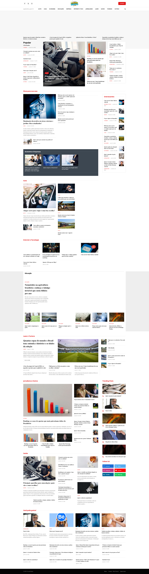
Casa (45, 9)
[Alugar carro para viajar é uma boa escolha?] (39, 196)
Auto (39, 9)
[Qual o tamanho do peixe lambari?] (121, 156)
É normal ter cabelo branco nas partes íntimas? (65, 480)
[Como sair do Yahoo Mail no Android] (89, 248)
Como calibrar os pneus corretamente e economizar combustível (42, 226)
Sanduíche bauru (27, 59)
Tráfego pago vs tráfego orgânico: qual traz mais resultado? (69, 255)
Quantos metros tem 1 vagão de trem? (65, 233)
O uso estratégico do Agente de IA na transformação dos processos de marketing (51, 256)
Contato (122, 3)
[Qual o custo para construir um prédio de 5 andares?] (27, 142)
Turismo (109, 9)
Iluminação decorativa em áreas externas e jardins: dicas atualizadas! (38, 122)
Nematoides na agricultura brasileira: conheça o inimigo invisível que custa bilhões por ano (113, 38)
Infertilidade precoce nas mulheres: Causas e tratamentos (66, 465)
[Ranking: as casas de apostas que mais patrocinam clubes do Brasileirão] (96, 48)
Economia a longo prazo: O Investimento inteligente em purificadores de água (64, 497)
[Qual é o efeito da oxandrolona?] (87, 488)
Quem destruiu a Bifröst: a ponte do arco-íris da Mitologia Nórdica (116, 327)
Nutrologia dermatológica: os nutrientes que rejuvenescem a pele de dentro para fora (66, 488)
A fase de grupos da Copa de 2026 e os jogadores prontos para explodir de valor (60, 38)
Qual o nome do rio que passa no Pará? (49, 326)
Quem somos (123, 571)
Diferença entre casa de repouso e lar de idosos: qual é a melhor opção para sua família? (66, 96)
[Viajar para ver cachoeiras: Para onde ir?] (103, 341)
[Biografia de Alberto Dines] (114, 435)
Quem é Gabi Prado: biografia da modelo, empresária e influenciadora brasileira (31, 78)
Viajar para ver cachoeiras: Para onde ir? (115, 68)
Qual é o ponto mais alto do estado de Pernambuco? (116, 356)
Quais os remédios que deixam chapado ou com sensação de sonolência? (87, 472)
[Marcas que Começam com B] (61, 520)
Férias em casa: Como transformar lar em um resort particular (95, 82)
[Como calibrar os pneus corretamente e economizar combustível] (27, 227)
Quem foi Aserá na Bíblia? (80, 413)
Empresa (68, 9)
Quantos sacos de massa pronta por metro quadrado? (66, 119)
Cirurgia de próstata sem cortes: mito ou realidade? (31, 52)
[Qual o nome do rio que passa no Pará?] (49, 317)
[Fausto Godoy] (114, 404)
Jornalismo (89, 9)
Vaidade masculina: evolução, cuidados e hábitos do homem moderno (116, 77)
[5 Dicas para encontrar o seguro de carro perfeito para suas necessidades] (66, 188)
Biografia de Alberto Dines (112, 442)
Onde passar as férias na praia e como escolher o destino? (59, 367)
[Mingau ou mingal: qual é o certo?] (66, 317)
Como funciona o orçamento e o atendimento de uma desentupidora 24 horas (66, 105)
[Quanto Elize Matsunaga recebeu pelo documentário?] (64, 437)
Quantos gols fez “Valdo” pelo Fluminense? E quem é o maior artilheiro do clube (87, 560)
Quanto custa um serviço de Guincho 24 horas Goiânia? (66, 215)
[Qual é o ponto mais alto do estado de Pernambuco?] (103, 357)
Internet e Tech (78, 9)
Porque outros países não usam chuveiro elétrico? (99, 326)
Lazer (96, 9)
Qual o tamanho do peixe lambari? (109, 155)
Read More (27, 360)
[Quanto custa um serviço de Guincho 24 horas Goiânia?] (66, 206)
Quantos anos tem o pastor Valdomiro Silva (82, 439)
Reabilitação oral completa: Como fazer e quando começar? (66, 473)
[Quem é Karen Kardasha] (95, 432)
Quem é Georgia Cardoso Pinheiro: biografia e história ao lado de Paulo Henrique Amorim (110, 164)
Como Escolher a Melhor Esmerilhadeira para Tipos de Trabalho (116, 45)
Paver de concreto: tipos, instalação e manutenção (66, 112)
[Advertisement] (74, 25)
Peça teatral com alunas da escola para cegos (116, 456)
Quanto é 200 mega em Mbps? (49, 262)
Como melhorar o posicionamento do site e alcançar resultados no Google (31, 255)
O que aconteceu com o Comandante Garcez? (84, 399)
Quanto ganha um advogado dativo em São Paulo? (70, 168)
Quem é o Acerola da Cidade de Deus (31, 552)
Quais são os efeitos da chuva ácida (82, 326)
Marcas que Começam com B (29, 70)
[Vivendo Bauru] (74, 3)
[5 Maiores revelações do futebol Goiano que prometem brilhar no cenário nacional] (95, 405)
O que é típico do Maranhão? (29, 64)
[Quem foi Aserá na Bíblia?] (95, 415)
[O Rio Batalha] (103, 349)
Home (105, 571)
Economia (52, 9)
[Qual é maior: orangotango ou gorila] (32, 317)
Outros (117, 9)
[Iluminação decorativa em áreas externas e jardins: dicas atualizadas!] (39, 106)
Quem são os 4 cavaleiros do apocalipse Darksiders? (61, 559)
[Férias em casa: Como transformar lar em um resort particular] (96, 70)
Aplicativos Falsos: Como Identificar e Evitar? (86, 37)
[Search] (125, 9)
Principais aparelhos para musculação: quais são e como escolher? (57, 78)
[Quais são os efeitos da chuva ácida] (83, 317)
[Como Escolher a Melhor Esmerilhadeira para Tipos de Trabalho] (47, 437)
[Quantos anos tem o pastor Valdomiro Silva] (95, 440)
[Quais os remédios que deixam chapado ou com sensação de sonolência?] (87, 462)
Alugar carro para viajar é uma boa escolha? (116, 54)
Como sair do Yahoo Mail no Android (89, 254)
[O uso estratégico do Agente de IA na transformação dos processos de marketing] (51, 248)
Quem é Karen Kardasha (79, 431)
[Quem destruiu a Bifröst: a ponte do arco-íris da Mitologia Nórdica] (116, 317)
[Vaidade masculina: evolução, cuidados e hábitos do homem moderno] (27, 502)
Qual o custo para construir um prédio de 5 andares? (43, 140)
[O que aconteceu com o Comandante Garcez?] (86, 391)
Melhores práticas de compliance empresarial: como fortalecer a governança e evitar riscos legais (32, 169)
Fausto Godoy (109, 411)
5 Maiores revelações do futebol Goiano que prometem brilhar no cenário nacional (81, 405)
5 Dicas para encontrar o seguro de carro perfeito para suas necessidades (66, 198)
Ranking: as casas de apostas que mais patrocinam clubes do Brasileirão (95, 60)
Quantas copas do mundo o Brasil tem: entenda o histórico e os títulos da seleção (34, 38)
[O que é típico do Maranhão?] (121, 120)
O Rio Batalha (26, 45)
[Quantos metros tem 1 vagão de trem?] (66, 224)
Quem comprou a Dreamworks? (50, 167)
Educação (61, 9)
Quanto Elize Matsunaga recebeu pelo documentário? (115, 61)
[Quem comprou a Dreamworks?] (51, 160)
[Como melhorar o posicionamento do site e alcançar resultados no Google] (32, 248)
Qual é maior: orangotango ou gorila (31, 326)
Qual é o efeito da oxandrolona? (84, 498)
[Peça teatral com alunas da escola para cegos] (114, 450)
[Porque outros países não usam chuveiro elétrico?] (99, 317)
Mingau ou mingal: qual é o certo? (65, 326)
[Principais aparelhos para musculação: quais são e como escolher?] (64, 64)
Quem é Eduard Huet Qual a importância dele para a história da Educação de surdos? (87, 545)
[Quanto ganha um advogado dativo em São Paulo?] (70, 160)
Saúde (103, 9)
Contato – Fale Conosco (113, 571)
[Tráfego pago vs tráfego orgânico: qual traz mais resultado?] (70, 248)
